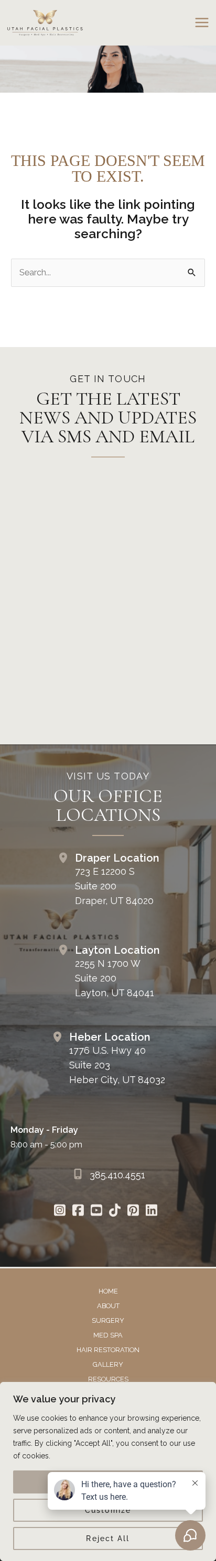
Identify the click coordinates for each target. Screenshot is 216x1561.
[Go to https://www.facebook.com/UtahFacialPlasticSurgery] (77, 1211)
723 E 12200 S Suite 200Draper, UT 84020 (114, 886)
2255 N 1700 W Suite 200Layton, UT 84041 (114, 978)
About (108, 1306)
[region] (108, 1471)
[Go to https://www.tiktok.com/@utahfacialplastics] (114, 1211)
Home (108, 1291)
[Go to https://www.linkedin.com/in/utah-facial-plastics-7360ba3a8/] (151, 1211)
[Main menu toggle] (201, 22)
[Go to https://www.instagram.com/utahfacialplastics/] (59, 1211)
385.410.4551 (117, 1174)
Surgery (108, 1320)
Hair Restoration (108, 1350)
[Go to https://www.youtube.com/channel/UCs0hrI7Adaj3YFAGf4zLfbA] (96, 1211)
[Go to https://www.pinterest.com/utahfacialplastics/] (132, 1211)
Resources (108, 1379)
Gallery (108, 1364)
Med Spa (108, 1335)
